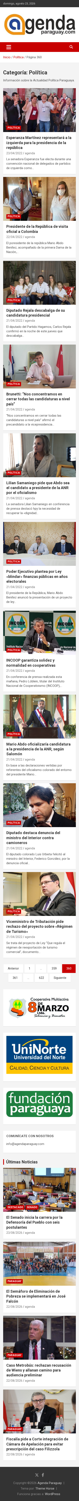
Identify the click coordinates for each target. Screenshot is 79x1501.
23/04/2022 (14, 153)
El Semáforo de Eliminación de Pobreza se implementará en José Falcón (36, 1296)
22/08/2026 (14, 1306)
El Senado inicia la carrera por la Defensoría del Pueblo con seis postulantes (34, 1222)
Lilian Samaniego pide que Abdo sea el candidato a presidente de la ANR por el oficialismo (38, 488)
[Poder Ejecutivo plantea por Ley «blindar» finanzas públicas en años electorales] (39, 544)
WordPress (52, 1494)
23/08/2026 (14, 1232)
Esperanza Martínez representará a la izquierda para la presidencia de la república (38, 142)
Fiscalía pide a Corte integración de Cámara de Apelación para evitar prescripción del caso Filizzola (37, 1444)
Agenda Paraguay (49, 1483)
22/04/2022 (14, 237)
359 (54, 968)
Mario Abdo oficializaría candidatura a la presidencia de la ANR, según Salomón (38, 749)
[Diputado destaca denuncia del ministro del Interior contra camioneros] (39, 805)
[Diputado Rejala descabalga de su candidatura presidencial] (39, 283)
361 (15, 978)
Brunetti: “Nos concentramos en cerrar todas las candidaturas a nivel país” (38, 399)
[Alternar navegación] (8, 47)
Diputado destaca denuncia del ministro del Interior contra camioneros (33, 837)
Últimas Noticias (22, 1161)
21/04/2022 (14, 320)
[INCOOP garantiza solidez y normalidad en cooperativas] (39, 633)
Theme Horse (44, 1488)
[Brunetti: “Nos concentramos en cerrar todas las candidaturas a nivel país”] (39, 366)
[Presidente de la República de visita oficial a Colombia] (39, 199)
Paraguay (14, 1281)
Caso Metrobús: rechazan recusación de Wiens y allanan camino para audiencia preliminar (38, 1370)
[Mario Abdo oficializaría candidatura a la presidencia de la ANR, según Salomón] (39, 716)
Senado (32, 1207)
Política (14, 127)
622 (41, 978)
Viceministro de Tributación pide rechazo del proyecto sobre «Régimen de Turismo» (39, 926)
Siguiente (60, 978)
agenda (30, 153)
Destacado (15, 1207)
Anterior (13, 968)
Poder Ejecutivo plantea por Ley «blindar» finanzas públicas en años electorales (37, 576)
